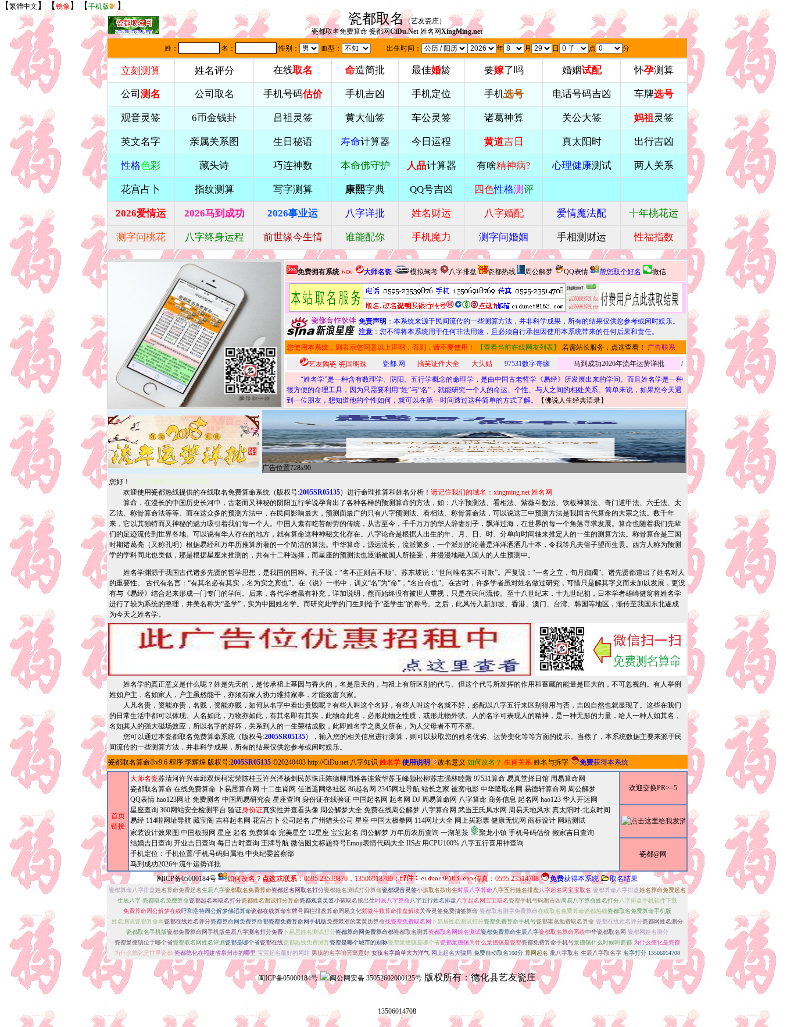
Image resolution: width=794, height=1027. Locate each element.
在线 (293, 70)
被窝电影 (465, 789)
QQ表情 (142, 799)
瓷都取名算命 (129, 762)
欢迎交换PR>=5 (653, 788)
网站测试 (571, 820)
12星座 (318, 833)
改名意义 (452, 762)
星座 (362, 820)
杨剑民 (294, 778)
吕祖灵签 (293, 117)
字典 (365, 189)
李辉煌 (195, 762)
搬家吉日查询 (573, 833)
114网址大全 (433, 820)
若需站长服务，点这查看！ (604, 347)
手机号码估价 (529, 833)
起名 (240, 833)
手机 (504, 93)
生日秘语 (293, 141)
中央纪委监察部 (269, 854)
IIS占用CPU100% (432, 843)
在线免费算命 (195, 789)
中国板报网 (198, 833)
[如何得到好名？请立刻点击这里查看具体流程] (427, 297)
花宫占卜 (266, 820)
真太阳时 (582, 141)
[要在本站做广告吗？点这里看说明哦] (319, 649)
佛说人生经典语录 (572, 400)
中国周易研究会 (246, 799)
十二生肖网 (278, 789)
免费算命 (263, 833)
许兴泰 (189, 778)
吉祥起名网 (233, 820)
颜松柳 (419, 778)
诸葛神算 (504, 117)
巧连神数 (293, 165)
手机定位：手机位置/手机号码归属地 (187, 854)
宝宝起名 (345, 833)
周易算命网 (439, 799)
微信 (659, 272)
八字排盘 (463, 272)
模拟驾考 (424, 272)
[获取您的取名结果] (624, 297)
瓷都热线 (502, 272)
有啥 (504, 165)
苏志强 (440, 778)
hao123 (551, 799)
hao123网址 (173, 799)
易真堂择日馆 (528, 778)
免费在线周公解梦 (392, 810)
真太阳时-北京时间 (581, 810)
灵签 (654, 117)
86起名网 (362, 789)
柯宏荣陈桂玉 (242, 778)
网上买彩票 (472, 820)
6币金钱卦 (214, 117)
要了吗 (504, 70)
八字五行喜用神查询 (492, 843)
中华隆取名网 (502, 789)
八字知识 (364, 762)
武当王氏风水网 (482, 810)
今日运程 (431, 141)
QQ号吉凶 (431, 189)
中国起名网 (370, 799)
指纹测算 (214, 189)
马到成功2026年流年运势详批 (619, 364)
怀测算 (654, 70)
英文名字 (140, 141)
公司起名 (296, 820)
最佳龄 (431, 70)
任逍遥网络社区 (322, 789)
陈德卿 (336, 778)
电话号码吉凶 (581, 93)
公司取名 (214, 93)
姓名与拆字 (551, 762)
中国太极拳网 (392, 820)
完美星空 (292, 833)
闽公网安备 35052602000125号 (376, 978)
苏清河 (168, 778)
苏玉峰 (398, 778)
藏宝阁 (203, 820)
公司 (140, 93)
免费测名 (206, 799)
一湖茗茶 (454, 833)
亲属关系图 (214, 141)
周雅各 (356, 778)
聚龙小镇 (493, 833)
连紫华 (377, 778)
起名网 (399, 799)
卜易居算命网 (238, 789)
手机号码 (293, 93)
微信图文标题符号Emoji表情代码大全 (348, 843)
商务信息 (502, 799)
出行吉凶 (654, 141)
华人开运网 (580, 799)
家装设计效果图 (154, 833)
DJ (416, 799)
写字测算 (293, 189)
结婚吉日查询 (151, 843)
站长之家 (435, 789)
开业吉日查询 (195, 843)
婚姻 (582, 70)
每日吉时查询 (238, 843)
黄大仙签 (365, 117)
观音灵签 (140, 117)
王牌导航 (275, 843)
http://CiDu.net (327, 762)
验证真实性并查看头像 (273, 810)
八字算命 (473, 799)
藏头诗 (214, 165)
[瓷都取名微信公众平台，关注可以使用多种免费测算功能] (610, 649)
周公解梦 (539, 272)
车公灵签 (431, 117)
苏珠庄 (315, 778)
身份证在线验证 (326, 799)
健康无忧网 (508, 820)
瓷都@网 (653, 854)
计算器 (365, 141)
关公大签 (582, 117)
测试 (581, 165)
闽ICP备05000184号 (186, 879)
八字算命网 (438, 810)
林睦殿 (461, 778)
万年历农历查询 (414, 833)
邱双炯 (210, 778)
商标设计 (542, 820)
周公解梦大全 (341, 810)
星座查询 (144, 810)
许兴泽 (273, 778)
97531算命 (489, 778)
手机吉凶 (365, 93)
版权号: (308, 492)
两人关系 (654, 165)
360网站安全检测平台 (193, 810)
